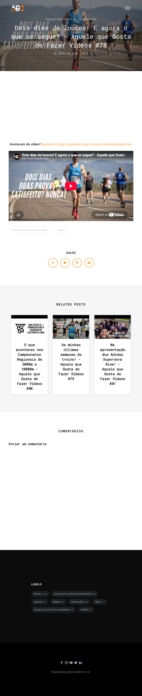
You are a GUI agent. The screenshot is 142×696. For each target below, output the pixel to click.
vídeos (61, 230)
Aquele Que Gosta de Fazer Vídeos (71, 19)
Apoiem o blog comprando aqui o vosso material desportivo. (87, 144)
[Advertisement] (71, 115)
